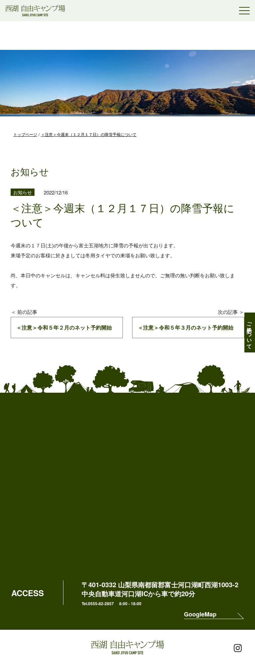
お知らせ (22, 192)
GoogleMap (200, 614)
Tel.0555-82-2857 (98, 603)
